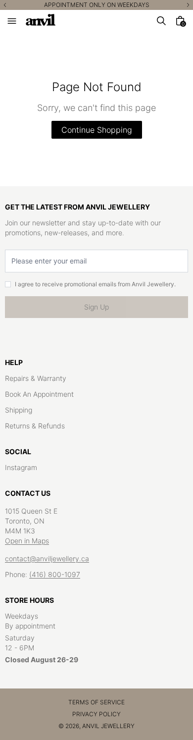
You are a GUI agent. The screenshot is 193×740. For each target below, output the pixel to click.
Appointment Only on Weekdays (96, 5)
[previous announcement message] (5, 5)
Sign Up (96, 307)
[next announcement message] (188, 5)
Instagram (21, 467)
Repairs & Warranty (35, 378)
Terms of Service (96, 702)
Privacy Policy (96, 714)
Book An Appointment (39, 394)
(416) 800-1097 (54, 574)
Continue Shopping (96, 130)
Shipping (18, 410)
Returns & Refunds (35, 426)
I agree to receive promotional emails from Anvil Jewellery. (95, 284)
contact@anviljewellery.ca (47, 558)
